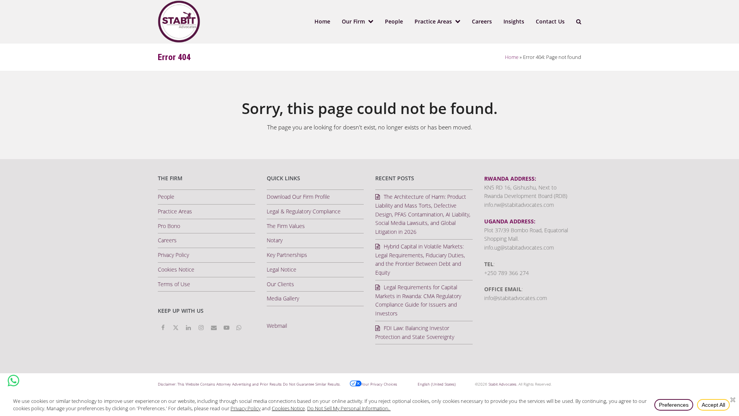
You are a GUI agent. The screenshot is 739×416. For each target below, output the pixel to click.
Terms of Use (174, 284)
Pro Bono (169, 226)
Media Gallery (283, 298)
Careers (167, 240)
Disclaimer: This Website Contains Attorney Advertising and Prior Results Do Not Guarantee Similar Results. (249, 384)
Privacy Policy (173, 254)
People (166, 196)
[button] (578, 21)
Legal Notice (281, 269)
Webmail (277, 325)
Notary (275, 240)
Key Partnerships (287, 254)
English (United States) (437, 384)
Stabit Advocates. (502, 384)
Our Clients (280, 284)
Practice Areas (175, 211)
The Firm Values (286, 226)
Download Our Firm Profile (298, 196)
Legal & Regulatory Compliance (304, 211)
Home (511, 57)
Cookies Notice (176, 269)
